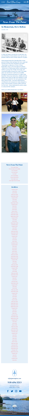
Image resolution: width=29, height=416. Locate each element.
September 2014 (14, 306)
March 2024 (14, 211)
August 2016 (14, 284)
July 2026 (14, 191)
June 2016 (14, 288)
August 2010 (14, 358)
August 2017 (14, 276)
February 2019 (14, 264)
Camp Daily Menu (14, 177)
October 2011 (14, 350)
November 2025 (14, 196)
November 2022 (14, 223)
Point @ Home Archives (14, 180)
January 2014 (15, 315)
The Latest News (14, 167)
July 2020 (14, 246)
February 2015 (14, 301)
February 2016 (14, 289)
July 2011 (14, 355)
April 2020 (14, 251)
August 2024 (14, 204)
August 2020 (15, 244)
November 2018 (14, 266)
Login (3, 2)
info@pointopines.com (14, 378)
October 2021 (15, 234)
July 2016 (14, 286)
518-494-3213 (14, 382)
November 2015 (14, 291)
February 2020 (14, 254)
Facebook (8, 391)
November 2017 (14, 274)
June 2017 (14, 279)
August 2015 (14, 293)
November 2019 (14, 256)
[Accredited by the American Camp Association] (14, 406)
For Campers (14, 170)
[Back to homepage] (14, 2)
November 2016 (14, 283)
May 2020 (14, 249)
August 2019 (14, 259)
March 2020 (14, 253)
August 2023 (14, 217)
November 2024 (14, 202)
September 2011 (14, 351)
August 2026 (14, 189)
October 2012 (15, 331)
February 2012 (14, 343)
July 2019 (14, 261)
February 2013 (14, 326)
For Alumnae (14, 172)
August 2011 (14, 353)
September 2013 (14, 318)
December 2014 (14, 303)
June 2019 (14, 263)
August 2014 (14, 308)
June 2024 (14, 207)
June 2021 (14, 239)
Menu (25, 2)
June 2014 (14, 311)
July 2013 (14, 321)
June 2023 (14, 221)
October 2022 (14, 224)
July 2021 (14, 238)
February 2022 (14, 231)
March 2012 (14, 341)
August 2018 (14, 268)
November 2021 (14, 233)
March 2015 (14, 299)
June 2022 (14, 229)
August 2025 (14, 197)
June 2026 (14, 192)
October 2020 (14, 243)
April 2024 (14, 209)
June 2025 (14, 201)
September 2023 (14, 216)
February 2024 (14, 212)
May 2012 (14, 338)
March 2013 (14, 325)
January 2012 (14, 345)
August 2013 (14, 320)
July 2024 (14, 206)
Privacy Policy (17, 411)
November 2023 (14, 214)
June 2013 (14, 323)
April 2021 (14, 241)
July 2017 (14, 278)
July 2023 (14, 219)
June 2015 (14, 296)
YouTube (20, 391)
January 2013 (14, 328)
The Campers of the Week (14, 168)
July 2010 (14, 360)
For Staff (14, 173)
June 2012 (14, 336)
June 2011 (14, 356)
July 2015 (15, 294)
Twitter (12, 391)
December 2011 (14, 346)
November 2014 (14, 304)
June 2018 (14, 271)
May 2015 (14, 298)
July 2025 (14, 199)
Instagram (16, 391)
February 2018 (14, 273)
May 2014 (14, 313)
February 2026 (14, 194)
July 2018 (14, 269)
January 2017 (14, 281)
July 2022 (14, 228)
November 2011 (14, 348)
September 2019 (14, 258)
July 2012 (14, 335)
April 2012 (14, 340)
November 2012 (14, 330)
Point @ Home (14, 179)
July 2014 (14, 310)
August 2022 (14, 226)
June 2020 (14, 248)
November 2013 (14, 316)
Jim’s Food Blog (14, 175)
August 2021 (14, 236)
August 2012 (14, 333)
